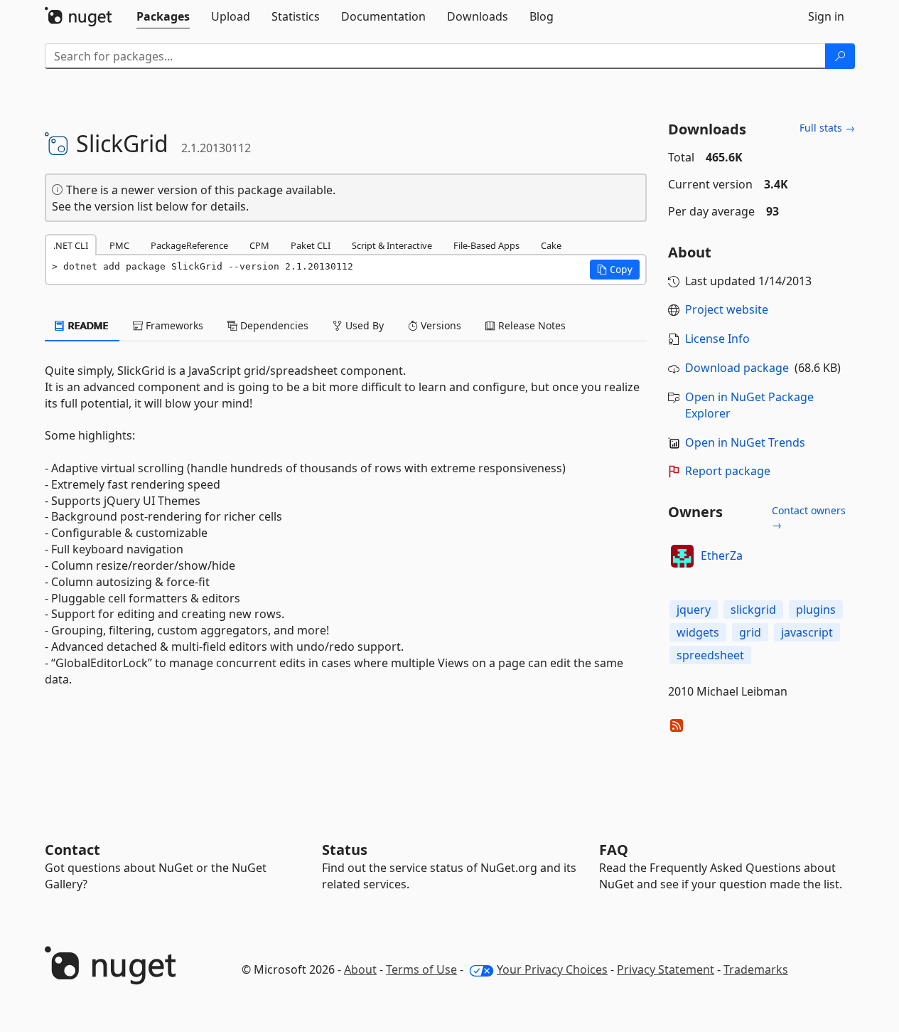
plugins (816, 609)
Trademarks (755, 969)
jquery (694, 609)
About (360, 969)
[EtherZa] (682, 556)
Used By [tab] (363, 325)
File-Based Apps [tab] (486, 245)
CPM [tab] (259, 245)
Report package (727, 471)
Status (344, 849)
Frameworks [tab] (173, 325)
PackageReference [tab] (189, 245)
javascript (807, 632)
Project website (726, 309)
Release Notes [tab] (530, 325)
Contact (72, 849)
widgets (698, 632)
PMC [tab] (119, 245)
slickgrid (753, 609)
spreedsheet (710, 655)
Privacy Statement (665, 969)
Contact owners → (809, 517)
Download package (737, 368)
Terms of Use (421, 969)
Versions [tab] (439, 325)
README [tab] (87, 325)
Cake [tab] (551, 245)
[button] (615, 270)
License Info (717, 338)
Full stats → (827, 127)
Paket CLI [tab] (310, 245)
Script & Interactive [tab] (392, 245)
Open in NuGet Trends (745, 442)
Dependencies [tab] (272, 325)
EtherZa (722, 555)
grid (750, 632)
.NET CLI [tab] (70, 245)
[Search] (840, 56)
